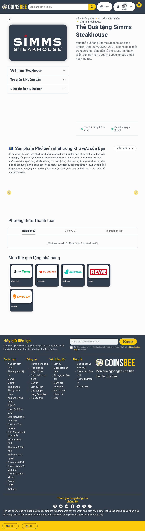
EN (106, 7)
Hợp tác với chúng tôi (59, 392)
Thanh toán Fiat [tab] (114, 230)
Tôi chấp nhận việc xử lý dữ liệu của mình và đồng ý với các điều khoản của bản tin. (107, 348)
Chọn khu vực (83, 64)
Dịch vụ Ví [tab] (70, 230)
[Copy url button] (9, 19)
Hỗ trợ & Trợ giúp (39, 364)
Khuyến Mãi (37, 398)
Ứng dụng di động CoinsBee (38, 392)
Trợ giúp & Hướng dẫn (25, 79)
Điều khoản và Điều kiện (84, 366)
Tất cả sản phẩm (85, 18)
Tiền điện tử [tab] (28, 230)
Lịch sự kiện (37, 387)
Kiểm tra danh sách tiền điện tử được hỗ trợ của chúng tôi (72, 243)
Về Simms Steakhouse (26, 70)
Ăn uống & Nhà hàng (109, 18)
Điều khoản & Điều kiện (26, 89)
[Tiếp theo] (136, 192)
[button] (139, 5)
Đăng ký (128, 341)
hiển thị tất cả (124, 148)
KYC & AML (83, 386)
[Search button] (92, 7)
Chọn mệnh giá (84, 76)
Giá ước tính (82, 88)
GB (31, 526)
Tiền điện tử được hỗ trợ (37, 370)
